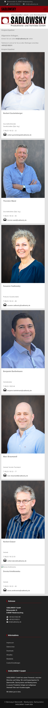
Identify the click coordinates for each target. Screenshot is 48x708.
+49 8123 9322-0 (14, 4)
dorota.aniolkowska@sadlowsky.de (18, 590)
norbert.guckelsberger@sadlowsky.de (19, 135)
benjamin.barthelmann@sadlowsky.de (19, 390)
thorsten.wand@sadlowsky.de (16, 220)
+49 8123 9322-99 (14, 617)
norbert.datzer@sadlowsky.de (16, 561)
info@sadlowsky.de (32, 4)
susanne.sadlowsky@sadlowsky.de (18, 305)
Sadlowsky (8, 9)
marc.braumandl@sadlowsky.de (17, 476)
